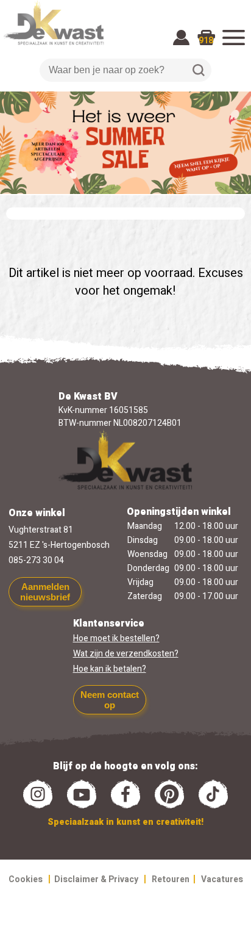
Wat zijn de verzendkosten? (126, 653)
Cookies (26, 879)
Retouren (170, 879)
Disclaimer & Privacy (96, 879)
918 (206, 40)
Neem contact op (109, 699)
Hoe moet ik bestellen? (116, 638)
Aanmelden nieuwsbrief (45, 591)
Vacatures (222, 879)
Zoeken (198, 70)
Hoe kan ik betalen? (109, 669)
